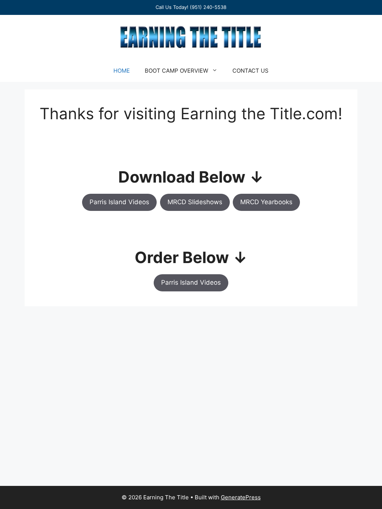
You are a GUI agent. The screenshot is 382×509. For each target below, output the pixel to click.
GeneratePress (241, 497)
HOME (121, 70)
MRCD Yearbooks (266, 202)
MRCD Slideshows (194, 202)
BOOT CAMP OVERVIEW (176, 70)
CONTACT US (250, 70)
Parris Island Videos (119, 202)
